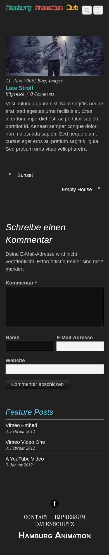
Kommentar (21, 283)
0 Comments (42, 94)
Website (15, 360)
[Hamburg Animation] (42, 8)
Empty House (81, 189)
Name (12, 337)
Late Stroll (19, 88)
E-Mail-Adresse (74, 337)
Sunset (21, 175)
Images (56, 81)
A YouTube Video (25, 459)
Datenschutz (54, 524)
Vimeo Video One (25, 442)
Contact (36, 517)
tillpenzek (15, 94)
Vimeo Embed (21, 425)
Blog (41, 81)
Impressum (69, 517)
